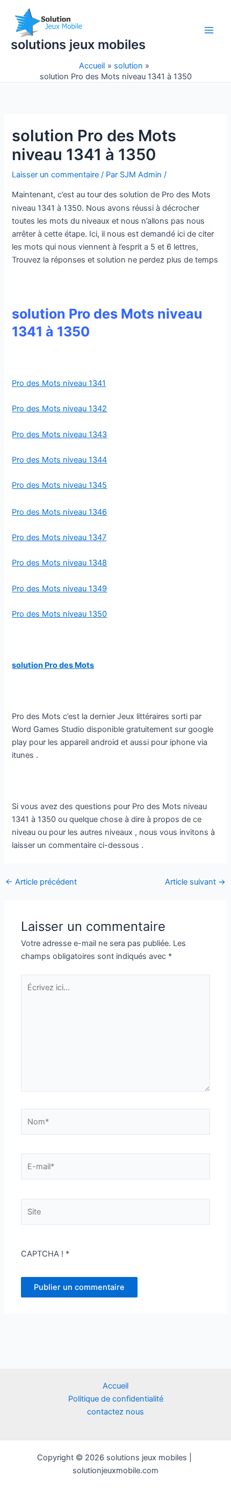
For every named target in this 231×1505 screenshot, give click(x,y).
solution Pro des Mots (53, 665)
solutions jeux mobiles (78, 44)
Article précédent (41, 882)
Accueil (115, 1386)
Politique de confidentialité (115, 1399)
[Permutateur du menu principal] (209, 30)
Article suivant (195, 882)
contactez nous (115, 1412)
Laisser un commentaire (55, 175)
